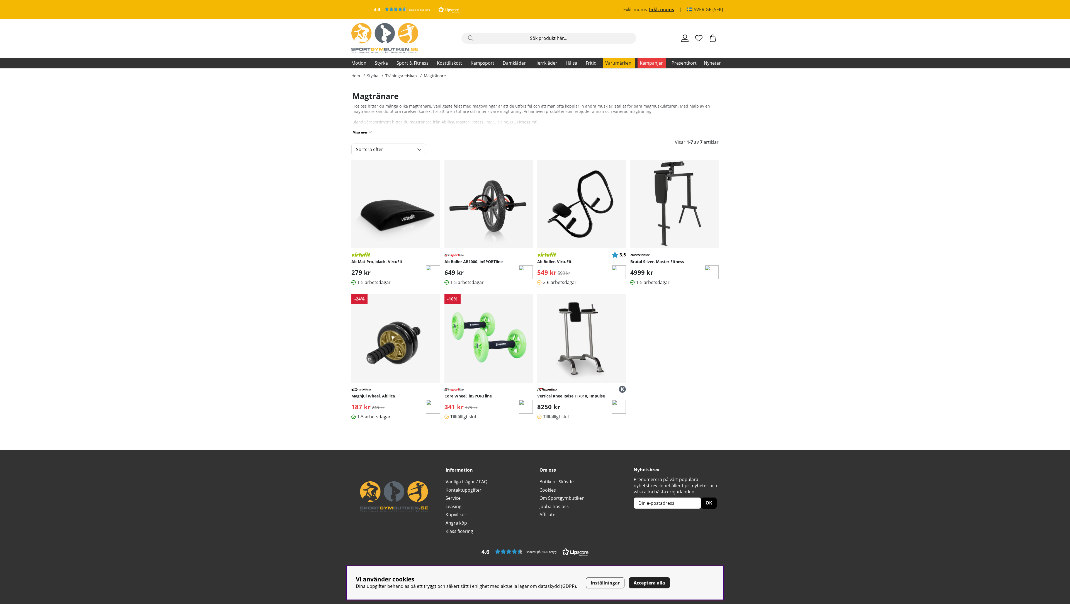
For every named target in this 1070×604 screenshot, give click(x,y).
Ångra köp (456, 523)
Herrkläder (545, 63)
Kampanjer (651, 63)
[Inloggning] (685, 38)
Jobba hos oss (554, 506)
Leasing (453, 506)
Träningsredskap (401, 75)
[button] (416, 9)
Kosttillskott (449, 63)
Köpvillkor (456, 514)
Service (453, 498)
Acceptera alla (649, 583)
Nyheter (712, 63)
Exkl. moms (635, 9)
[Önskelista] (699, 38)
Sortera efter (369, 149)
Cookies (547, 490)
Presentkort (684, 63)
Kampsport (482, 63)
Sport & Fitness (413, 63)
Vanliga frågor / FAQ (466, 481)
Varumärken (618, 63)
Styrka (381, 63)
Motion (358, 63)
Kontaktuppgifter (463, 490)
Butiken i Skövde (556, 481)
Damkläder (514, 63)
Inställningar (605, 583)
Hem (355, 75)
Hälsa (571, 63)
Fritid (591, 63)
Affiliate (547, 514)
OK (709, 503)
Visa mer (360, 132)
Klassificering (459, 531)
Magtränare (435, 75)
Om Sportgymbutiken (562, 498)
